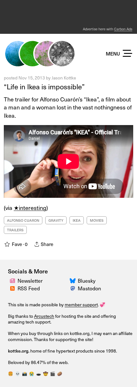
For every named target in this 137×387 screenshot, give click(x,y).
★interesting (30, 208)
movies (97, 220)
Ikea (77, 220)
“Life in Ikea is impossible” (44, 86)
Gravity (55, 220)
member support (81, 304)
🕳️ (38, 373)
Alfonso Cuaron (23, 220)
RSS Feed (29, 288)
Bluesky (87, 280)
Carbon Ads (123, 28)
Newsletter (30, 280)
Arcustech (44, 316)
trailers (15, 229)
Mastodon (89, 288)
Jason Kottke (64, 78)
